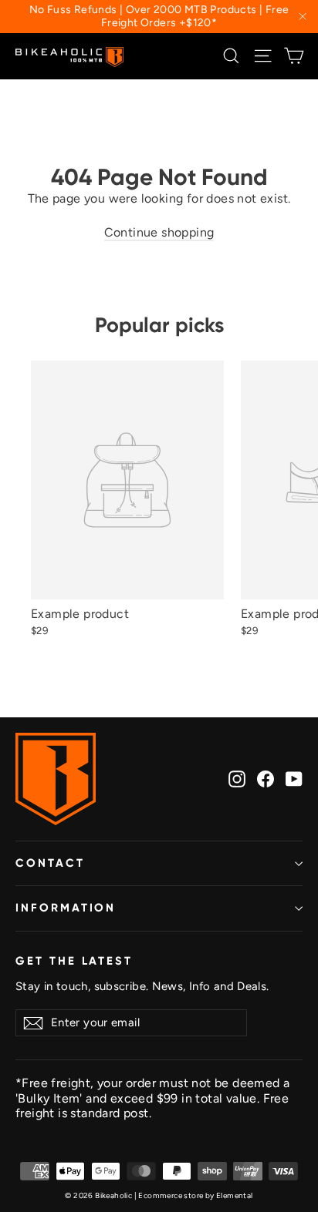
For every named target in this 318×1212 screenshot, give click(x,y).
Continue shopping (159, 232)
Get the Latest (74, 961)
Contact (50, 863)
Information (65, 908)
